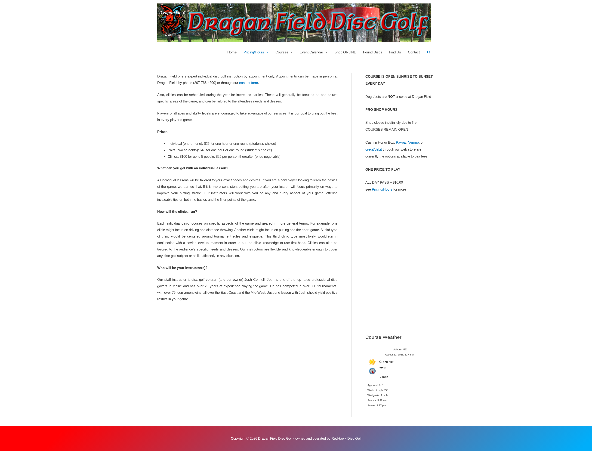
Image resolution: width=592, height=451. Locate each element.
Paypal (401, 142)
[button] (429, 52)
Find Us (395, 52)
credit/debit (373, 149)
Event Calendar (311, 52)
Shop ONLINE (345, 52)
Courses (281, 52)
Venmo (413, 142)
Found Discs (372, 52)
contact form (248, 83)
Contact (414, 52)
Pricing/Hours (254, 52)
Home (232, 52)
